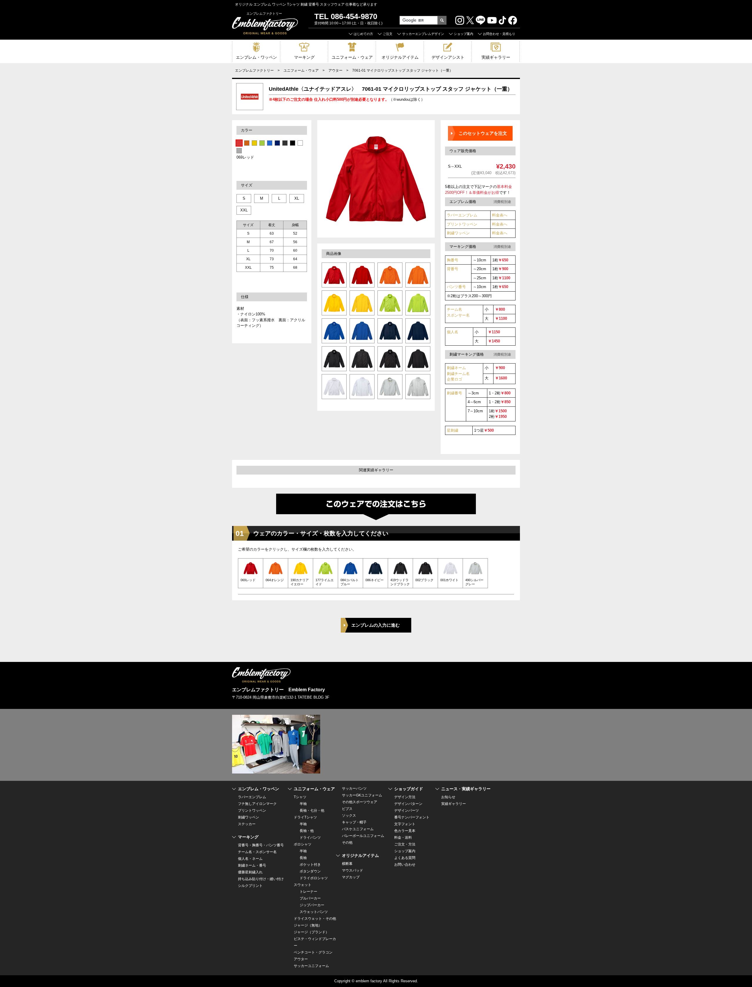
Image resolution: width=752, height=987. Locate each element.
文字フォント (404, 824)
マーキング (304, 57)
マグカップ (351, 877)
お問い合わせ (404, 864)
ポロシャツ (302, 844)
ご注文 (387, 34)
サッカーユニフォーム (311, 966)
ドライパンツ (310, 837)
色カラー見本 (404, 831)
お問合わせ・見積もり (499, 34)
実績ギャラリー (495, 57)
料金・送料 (403, 837)
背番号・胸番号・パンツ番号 (261, 845)
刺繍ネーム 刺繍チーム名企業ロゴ (458, 373)
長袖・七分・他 (312, 810)
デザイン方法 (404, 797)
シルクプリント (250, 886)
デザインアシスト (448, 57)
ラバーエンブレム (462, 215)
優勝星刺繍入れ (250, 872)
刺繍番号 (454, 393)
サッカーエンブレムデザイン (423, 34)
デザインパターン (408, 804)
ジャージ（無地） (308, 925)
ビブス (347, 809)
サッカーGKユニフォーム (362, 795)
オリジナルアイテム (400, 57)
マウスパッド (352, 870)
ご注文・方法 (404, 844)
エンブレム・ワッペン (256, 57)
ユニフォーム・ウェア (352, 57)
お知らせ (448, 797)
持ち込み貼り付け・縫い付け (261, 879)
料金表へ (499, 215)
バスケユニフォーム (358, 829)
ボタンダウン (310, 871)
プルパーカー (310, 898)
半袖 (303, 804)
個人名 (452, 332)
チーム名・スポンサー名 (257, 852)
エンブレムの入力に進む (375, 625)
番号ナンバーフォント (411, 817)
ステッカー (247, 824)
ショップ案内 (463, 34)
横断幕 (347, 864)
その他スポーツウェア (359, 802)
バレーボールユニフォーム (363, 836)
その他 (347, 842)
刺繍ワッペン (458, 233)
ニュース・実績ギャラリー (466, 788)
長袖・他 (307, 831)
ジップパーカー (312, 905)
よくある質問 (404, 858)
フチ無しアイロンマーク (257, 804)
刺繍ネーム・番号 (252, 865)
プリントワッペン (462, 224)
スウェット (302, 885)
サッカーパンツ (354, 788)
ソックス (349, 815)
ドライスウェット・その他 (315, 919)
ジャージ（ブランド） (311, 932)
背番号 (452, 269)
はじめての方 (363, 34)
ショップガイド (408, 788)
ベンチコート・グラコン (313, 952)
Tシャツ (300, 797)
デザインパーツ (406, 810)
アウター (335, 70)
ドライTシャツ (305, 817)
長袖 (303, 858)
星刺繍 (452, 430)
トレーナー (308, 892)
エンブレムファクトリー (254, 70)
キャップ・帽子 (354, 822)
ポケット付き (310, 864)
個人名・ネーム (250, 859)
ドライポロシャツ (314, 878)
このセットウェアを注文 (483, 133)
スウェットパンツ (314, 912)
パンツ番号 (456, 287)
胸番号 (452, 260)
